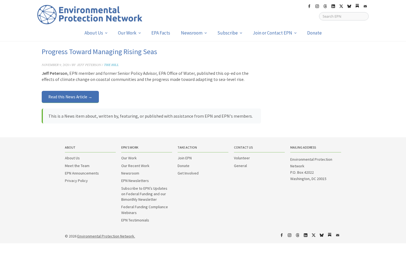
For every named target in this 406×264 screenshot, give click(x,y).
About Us (94, 33)
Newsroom (191, 33)
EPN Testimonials (135, 220)
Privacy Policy (76, 180)
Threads (325, 6)
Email (365, 6)
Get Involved (188, 173)
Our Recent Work (135, 165)
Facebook (309, 6)
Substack (357, 6)
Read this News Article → (70, 96)
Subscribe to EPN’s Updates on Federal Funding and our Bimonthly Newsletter (144, 194)
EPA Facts (160, 33)
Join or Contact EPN (272, 33)
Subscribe (227, 33)
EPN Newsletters (135, 180)
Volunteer (242, 157)
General (240, 165)
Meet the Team (77, 165)
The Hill (111, 64)
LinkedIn (333, 6)
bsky (349, 6)
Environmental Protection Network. (106, 236)
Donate (314, 33)
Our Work (127, 33)
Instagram (317, 6)
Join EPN (185, 157)
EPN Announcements (82, 173)
